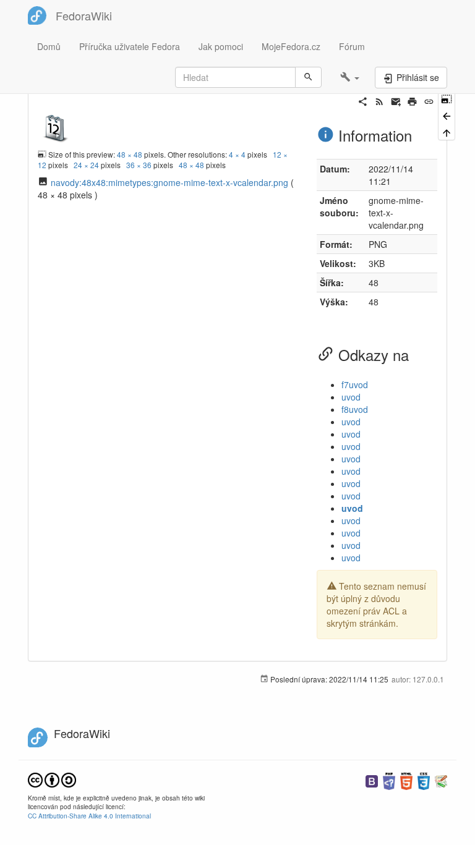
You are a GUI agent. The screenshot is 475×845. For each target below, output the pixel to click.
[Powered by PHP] (389, 780)
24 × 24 (86, 164)
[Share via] (362, 100)
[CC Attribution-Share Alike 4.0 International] (52, 778)
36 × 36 (139, 164)
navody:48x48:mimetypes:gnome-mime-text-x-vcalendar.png (169, 182)
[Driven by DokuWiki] (441, 780)
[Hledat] (308, 77)
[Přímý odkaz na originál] (447, 98)
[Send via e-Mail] (396, 100)
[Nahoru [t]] (447, 132)
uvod (351, 397)
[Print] (412, 100)
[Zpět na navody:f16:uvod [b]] (447, 114)
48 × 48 (129, 154)
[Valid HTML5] (406, 780)
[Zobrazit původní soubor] (56, 126)
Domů (49, 46)
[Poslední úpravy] (379, 100)
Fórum (352, 46)
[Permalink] (429, 100)
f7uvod (354, 384)
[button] (350, 77)
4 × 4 (237, 154)
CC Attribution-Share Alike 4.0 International (89, 815)
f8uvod (354, 409)
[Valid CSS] (423, 780)
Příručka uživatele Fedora (129, 46)
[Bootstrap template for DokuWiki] (372, 780)
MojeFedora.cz (291, 46)
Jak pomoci (221, 46)
